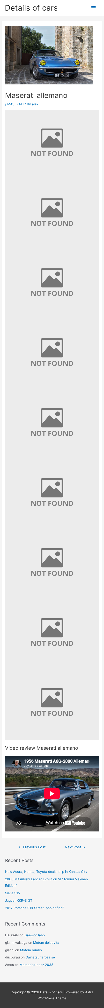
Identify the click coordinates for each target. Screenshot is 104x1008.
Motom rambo (31, 950)
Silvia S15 (12, 893)
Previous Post (32, 847)
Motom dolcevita (46, 943)
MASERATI (15, 104)
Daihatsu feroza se (40, 957)
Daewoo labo (34, 935)
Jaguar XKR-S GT (18, 900)
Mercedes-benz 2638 (36, 965)
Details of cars (31, 8)
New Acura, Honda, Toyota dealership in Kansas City (46, 872)
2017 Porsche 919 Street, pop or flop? (34, 908)
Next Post (75, 847)
